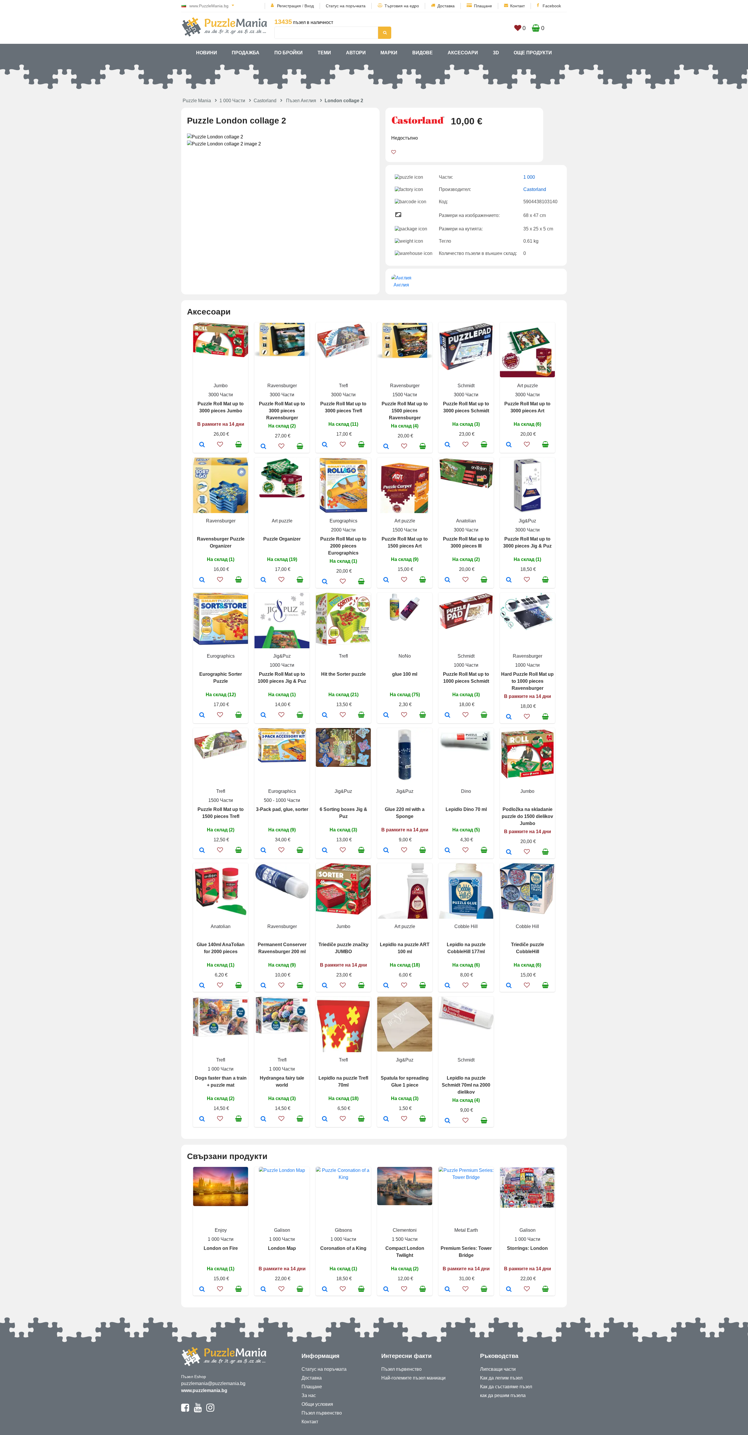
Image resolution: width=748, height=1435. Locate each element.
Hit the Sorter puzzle (343, 674)
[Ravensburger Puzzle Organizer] (202, 580)
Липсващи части (498, 1369)
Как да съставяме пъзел (506, 1386)
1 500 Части (405, 1239)
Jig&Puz (527, 520)
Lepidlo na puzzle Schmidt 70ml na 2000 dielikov (466, 1085)
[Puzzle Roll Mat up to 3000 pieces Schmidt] (447, 445)
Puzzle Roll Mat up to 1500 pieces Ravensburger (405, 410)
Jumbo (221, 385)
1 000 (529, 177)
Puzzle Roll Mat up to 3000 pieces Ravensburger (282, 410)
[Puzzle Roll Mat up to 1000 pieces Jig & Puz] (263, 715)
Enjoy (221, 1230)
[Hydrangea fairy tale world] (263, 1119)
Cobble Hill (466, 926)
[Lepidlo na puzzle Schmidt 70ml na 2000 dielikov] (447, 1121)
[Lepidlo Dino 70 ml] (447, 850)
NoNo (405, 656)
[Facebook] (185, 1410)
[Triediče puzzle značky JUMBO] (325, 986)
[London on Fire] (202, 1289)
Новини (206, 52)
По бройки (288, 52)
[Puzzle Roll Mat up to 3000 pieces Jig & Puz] (509, 580)
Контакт (517, 6)
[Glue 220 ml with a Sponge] (386, 850)
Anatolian (466, 520)
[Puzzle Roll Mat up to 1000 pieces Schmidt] (447, 715)
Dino (466, 791)
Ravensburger (282, 385)
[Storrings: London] (509, 1289)
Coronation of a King (343, 1248)
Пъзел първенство (322, 1412)
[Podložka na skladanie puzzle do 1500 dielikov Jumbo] (509, 852)
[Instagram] (210, 1410)
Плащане (483, 6)
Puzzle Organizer (282, 538)
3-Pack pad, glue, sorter (282, 809)
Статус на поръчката (346, 6)
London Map (282, 1248)
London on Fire (221, 1248)
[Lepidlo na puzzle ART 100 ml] (386, 986)
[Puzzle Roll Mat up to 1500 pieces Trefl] (202, 850)
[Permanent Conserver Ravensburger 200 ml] (263, 986)
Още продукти (533, 52)
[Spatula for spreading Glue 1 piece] (386, 1119)
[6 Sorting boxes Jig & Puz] (325, 850)
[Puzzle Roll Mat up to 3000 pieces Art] (509, 445)
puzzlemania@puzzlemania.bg (213, 1383)
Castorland (265, 100)
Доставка (446, 6)
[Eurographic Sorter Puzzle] (202, 715)
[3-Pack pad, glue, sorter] (263, 850)
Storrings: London (527, 1248)
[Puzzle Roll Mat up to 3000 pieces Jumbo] (202, 445)
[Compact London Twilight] (386, 1289)
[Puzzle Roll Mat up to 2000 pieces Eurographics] (325, 582)
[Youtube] (198, 1410)
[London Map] (263, 1289)
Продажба (245, 52)
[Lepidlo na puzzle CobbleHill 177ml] (447, 986)
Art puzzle (527, 385)
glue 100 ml (404, 674)
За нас (309, 1395)
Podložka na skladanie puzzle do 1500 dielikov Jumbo (527, 816)
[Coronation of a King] (325, 1289)
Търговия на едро (402, 6)
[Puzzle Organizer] (263, 580)
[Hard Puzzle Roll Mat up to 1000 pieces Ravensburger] (509, 717)
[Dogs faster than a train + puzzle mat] (202, 1119)
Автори (356, 52)
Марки (388, 52)
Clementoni (405, 1230)
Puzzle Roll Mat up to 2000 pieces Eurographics (343, 545)
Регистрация (289, 6)
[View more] (220, 355)
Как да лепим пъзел (501, 1377)
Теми (324, 52)
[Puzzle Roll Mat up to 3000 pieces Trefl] (325, 445)
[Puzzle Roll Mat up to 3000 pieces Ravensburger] (263, 447)
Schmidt (466, 385)
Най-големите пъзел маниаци (413, 1377)
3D (496, 52)
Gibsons (343, 1230)
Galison (282, 1230)
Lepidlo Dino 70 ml (466, 809)
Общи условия (317, 1404)
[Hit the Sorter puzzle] (325, 715)
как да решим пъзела (503, 1395)
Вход (309, 6)
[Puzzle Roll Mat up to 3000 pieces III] (447, 580)
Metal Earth (466, 1230)
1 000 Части (232, 100)
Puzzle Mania (197, 100)
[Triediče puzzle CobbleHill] (509, 986)
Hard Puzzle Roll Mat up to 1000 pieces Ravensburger (527, 681)
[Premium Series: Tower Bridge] (447, 1289)
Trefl (343, 385)
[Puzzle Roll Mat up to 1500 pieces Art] (386, 580)
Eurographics (343, 520)
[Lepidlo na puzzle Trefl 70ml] (325, 1119)
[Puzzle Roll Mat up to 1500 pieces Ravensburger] (386, 447)
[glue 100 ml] (386, 715)
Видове (422, 52)
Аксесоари (463, 52)
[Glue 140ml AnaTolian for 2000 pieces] (202, 986)
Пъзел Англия (301, 100)
